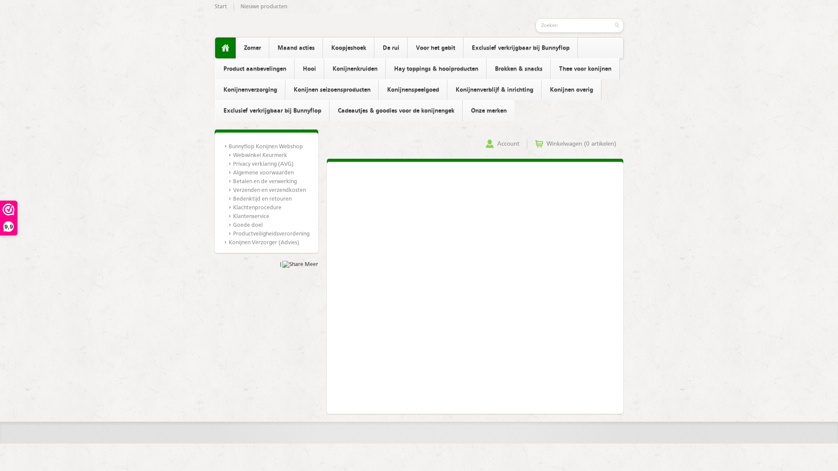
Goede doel (248, 225)
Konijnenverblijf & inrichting (494, 90)
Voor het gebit (435, 48)
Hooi (309, 69)
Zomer (252, 48)
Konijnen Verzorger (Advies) (264, 243)
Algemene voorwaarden (263, 173)
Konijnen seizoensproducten (332, 90)
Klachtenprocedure (257, 208)
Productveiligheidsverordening (271, 234)
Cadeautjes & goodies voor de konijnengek (396, 111)
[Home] (225, 48)
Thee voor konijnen (585, 69)
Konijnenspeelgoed (413, 90)
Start (221, 7)
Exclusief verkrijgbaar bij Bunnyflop (521, 48)
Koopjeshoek (348, 48)
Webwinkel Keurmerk (260, 155)
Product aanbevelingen (254, 69)
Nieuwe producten (263, 7)
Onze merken (489, 111)
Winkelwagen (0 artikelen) (581, 144)
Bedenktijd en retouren (262, 199)
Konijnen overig (571, 90)
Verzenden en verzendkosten (269, 190)
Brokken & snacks (519, 69)
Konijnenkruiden (355, 69)
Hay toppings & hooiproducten (436, 69)
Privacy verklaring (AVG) (263, 164)
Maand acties (296, 48)
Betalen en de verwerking (265, 181)
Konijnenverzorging (250, 90)
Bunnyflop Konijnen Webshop (266, 147)
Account (508, 144)
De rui (391, 48)
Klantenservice (251, 216)
